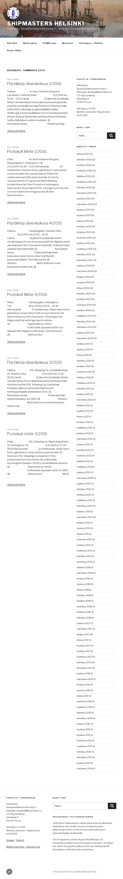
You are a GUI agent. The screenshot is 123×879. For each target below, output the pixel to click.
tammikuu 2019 (84, 562)
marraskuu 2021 (85, 439)
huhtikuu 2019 (84, 545)
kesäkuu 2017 (83, 645)
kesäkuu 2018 (84, 601)
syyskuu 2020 (84, 483)
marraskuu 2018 (85, 573)
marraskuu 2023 (85, 338)
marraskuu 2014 (85, 768)
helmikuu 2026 (84, 187)
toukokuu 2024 (84, 305)
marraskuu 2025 (85, 204)
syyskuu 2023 (83, 349)
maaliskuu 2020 (85, 500)
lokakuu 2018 (83, 578)
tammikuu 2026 (84, 193)
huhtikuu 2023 (84, 377)
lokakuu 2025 (83, 209)
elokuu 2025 (83, 221)
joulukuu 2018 (83, 567)
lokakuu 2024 (83, 277)
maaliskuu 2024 (84, 316)
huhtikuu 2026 (84, 176)
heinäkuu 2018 (84, 595)
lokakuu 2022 (83, 405)
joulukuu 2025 (84, 198)
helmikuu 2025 (84, 254)
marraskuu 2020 (85, 478)
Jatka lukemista (16, 131)
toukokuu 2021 (84, 455)
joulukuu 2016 (83, 673)
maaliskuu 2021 (84, 467)
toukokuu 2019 (84, 539)
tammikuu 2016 (84, 718)
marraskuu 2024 (85, 271)
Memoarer (67, 43)
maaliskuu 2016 (84, 707)
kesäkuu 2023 (84, 366)
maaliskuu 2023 (84, 383)
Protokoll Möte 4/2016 (27, 294)
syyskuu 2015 (83, 729)
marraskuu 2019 (85, 517)
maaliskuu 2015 (84, 746)
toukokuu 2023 (84, 371)
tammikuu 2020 (85, 506)
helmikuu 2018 (84, 617)
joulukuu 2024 (84, 265)
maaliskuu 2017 (84, 656)
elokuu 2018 (83, 589)
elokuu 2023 (83, 355)
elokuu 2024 (83, 288)
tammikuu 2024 (84, 327)
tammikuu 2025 (84, 260)
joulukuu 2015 (83, 724)
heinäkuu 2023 (84, 360)
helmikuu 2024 (84, 321)
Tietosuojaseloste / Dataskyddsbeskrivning (74, 871)
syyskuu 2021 (83, 444)
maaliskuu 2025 (84, 249)
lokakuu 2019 (83, 522)
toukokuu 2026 (84, 170)
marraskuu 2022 (85, 399)
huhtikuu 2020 (84, 494)
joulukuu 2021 (83, 433)
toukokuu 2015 (84, 740)
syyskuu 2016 (83, 690)
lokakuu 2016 (83, 684)
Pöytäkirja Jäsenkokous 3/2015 (34, 362)
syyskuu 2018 (83, 584)
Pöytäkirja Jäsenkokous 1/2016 (34, 83)
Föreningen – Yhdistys (91, 43)
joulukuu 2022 (83, 394)
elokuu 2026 (83, 154)
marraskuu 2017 (85, 628)
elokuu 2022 (83, 416)
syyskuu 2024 (83, 282)
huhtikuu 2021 (83, 461)
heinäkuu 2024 (84, 293)
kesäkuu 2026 (84, 165)
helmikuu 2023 (84, 388)
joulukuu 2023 (83, 332)
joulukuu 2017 (83, 623)
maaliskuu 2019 (84, 550)
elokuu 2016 (83, 696)
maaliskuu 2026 (84, 182)
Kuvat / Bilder (14, 50)
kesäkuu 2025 (84, 232)
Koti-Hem (12, 43)
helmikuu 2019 (84, 556)
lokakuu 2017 (83, 634)
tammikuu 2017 (84, 668)
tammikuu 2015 (84, 757)
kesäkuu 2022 (84, 422)
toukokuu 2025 (84, 237)
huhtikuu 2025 (84, 243)
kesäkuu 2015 (84, 735)
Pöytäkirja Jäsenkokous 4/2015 (34, 223)
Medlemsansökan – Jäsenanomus (23, 847)
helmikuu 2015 (84, 751)
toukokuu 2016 (84, 701)
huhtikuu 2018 (84, 612)
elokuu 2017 (83, 640)
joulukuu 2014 (83, 763)
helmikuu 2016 (84, 712)
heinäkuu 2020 (84, 489)
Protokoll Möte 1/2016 (26, 151)
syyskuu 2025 (83, 215)
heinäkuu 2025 (84, 226)
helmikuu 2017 (84, 662)
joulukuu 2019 (83, 511)
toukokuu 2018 (84, 606)
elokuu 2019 (83, 534)
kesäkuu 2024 (84, 299)
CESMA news (49, 43)
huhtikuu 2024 (84, 310)
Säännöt (20, 840)
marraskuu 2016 (85, 679)
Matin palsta (30, 43)
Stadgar (10, 840)
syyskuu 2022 (83, 411)
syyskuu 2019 (83, 528)
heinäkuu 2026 (84, 159)
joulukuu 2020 (84, 472)
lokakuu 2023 (83, 344)
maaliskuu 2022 (84, 427)
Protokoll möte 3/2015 (27, 433)
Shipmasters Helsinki (45, 23)
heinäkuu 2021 (84, 450)
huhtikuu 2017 (83, 651)
